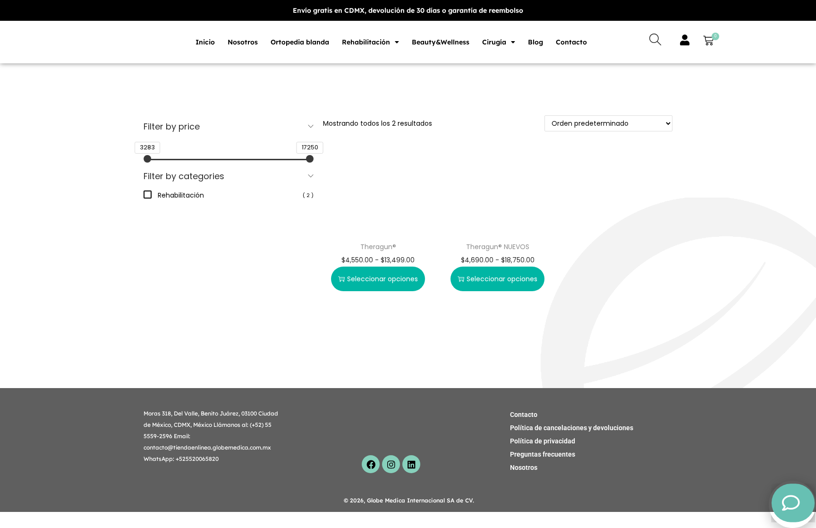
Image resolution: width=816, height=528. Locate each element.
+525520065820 (197, 458)
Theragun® (378, 246)
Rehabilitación (366, 42)
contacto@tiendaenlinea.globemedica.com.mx (207, 447)
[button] (706, 42)
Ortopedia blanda (300, 42)
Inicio (205, 42)
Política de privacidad (542, 441)
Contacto (571, 42)
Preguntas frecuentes (542, 454)
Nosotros (243, 42)
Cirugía (494, 42)
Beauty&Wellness (440, 42)
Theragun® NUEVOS (497, 246)
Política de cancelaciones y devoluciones (571, 428)
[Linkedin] (411, 464)
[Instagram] (391, 464)
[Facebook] (371, 464)
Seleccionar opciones (382, 279)
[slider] (147, 159)
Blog (535, 42)
